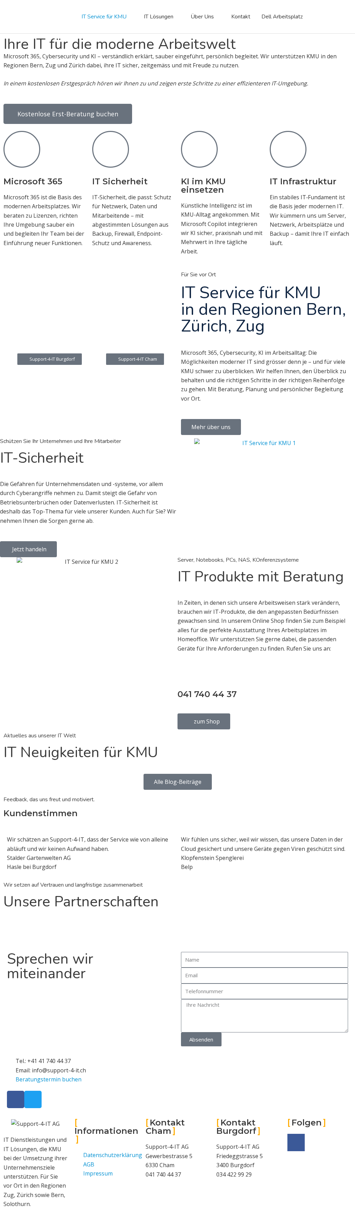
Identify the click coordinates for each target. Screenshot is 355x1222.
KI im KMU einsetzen (203, 185)
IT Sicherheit (120, 181)
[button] (135, 359)
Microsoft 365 (32, 181)
